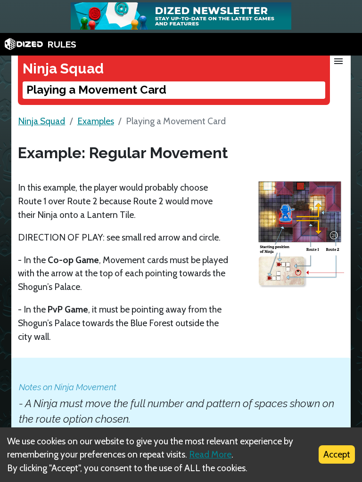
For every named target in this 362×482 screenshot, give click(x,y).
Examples (95, 121)
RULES (62, 44)
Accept (336, 454)
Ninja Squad (41, 121)
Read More (210, 454)
